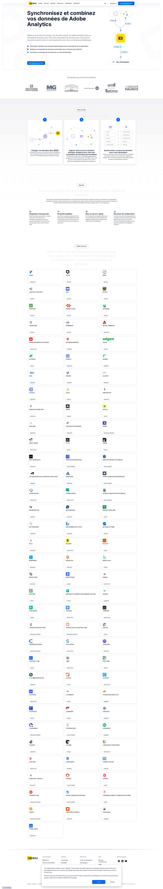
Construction (64, 860)
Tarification (77, 3)
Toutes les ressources (86, 860)
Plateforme (45, 860)
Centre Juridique (32, 884)
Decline (112, 882)
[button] (40, 3)
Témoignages (84, 862)
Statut (100, 864)
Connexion (113, 3)
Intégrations (68, 3)
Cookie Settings (7, 887)
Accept (99, 882)
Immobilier (64, 862)
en (105, 3)
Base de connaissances (102, 861)
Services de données (48, 862)
